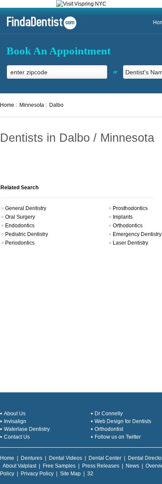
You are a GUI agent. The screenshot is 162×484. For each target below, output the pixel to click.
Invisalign (15, 421)
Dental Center (105, 458)
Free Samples (59, 466)
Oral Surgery (20, 217)
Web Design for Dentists (123, 421)
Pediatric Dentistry (26, 234)
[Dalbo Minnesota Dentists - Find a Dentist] (38, 28)
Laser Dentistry (130, 243)
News (132, 466)
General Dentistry (25, 208)
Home (7, 458)
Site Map (70, 474)
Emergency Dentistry (137, 234)
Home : (8, 105)
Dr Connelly (109, 414)
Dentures (31, 458)
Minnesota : (33, 105)
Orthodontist (109, 429)
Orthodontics (128, 226)
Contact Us (17, 437)
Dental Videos (65, 458)
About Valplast (19, 466)
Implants (123, 217)
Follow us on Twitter (118, 437)
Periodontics (20, 243)
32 (90, 474)
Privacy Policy (37, 474)
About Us (14, 414)
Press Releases (100, 466)
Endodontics (20, 226)
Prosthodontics (130, 208)
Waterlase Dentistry (27, 429)
